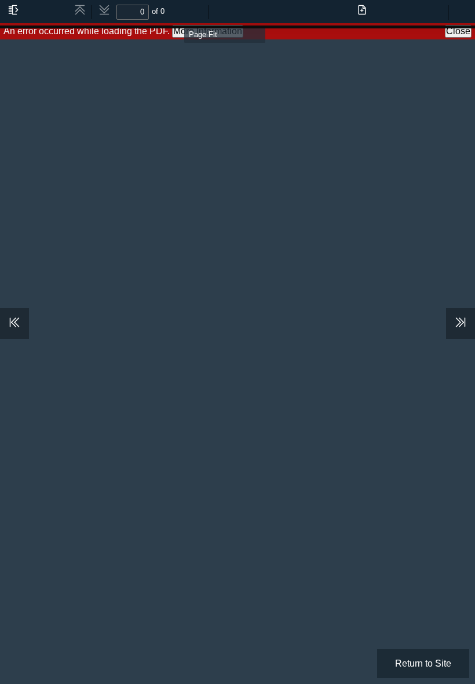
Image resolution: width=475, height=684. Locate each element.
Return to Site (423, 663)
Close (458, 31)
